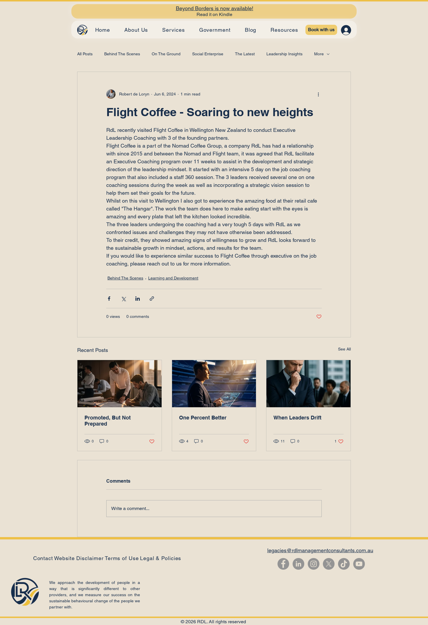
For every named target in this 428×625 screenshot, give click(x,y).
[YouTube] (359, 564)
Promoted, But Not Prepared (107, 421)
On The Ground (166, 54)
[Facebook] (283, 564)
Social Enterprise (207, 54)
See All (344, 349)
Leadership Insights (284, 54)
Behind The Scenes (122, 54)
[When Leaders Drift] (308, 383)
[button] (160, 558)
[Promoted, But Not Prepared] (119, 383)
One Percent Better (203, 418)
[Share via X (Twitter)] (123, 298)
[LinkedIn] (298, 564)
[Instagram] (313, 564)
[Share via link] (152, 298)
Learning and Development (173, 278)
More (319, 54)
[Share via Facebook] (109, 298)
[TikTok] (344, 564)
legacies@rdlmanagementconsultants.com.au (320, 550)
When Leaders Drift (297, 418)
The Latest (245, 54)
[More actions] (318, 94)
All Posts (85, 54)
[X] (329, 564)
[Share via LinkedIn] (137, 298)
